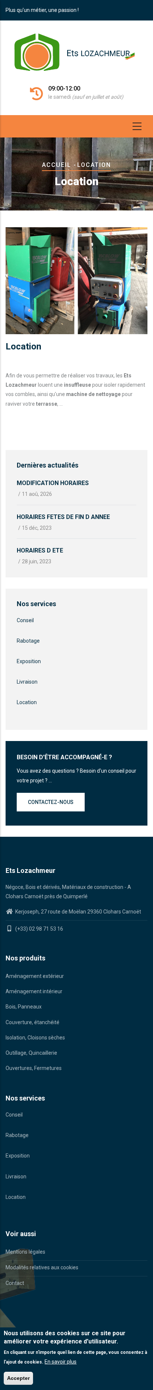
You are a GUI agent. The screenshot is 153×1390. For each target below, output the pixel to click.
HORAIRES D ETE (40, 550)
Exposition (29, 661)
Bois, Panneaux (24, 1007)
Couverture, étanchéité (32, 1022)
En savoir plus (60, 1362)
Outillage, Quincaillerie (31, 1053)
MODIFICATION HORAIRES (53, 483)
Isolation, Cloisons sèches (35, 1038)
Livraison (27, 682)
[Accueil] (76, 56)
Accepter (18, 1378)
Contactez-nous (51, 802)
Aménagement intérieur (34, 991)
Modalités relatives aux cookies (42, 1267)
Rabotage (28, 641)
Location (27, 702)
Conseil (25, 620)
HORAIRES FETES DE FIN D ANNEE (63, 516)
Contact (15, 1283)
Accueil (56, 164)
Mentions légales (25, 1252)
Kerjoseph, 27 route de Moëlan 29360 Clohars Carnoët (77, 912)
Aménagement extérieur (35, 976)
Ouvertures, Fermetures (34, 1068)
